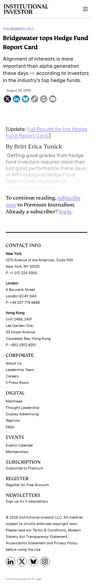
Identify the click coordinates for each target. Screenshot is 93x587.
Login (39, 578)
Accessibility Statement (26, 543)
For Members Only (18, 29)
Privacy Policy (66, 543)
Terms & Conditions (49, 530)
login (65, 211)
